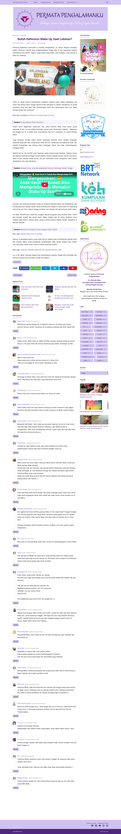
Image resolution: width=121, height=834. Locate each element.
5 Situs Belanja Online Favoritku (32, 122)
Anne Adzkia (21, 667)
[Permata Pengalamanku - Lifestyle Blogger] (20, 2)
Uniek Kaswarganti (24, 703)
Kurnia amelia (22, 489)
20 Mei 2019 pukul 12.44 (31, 739)
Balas (16, 331)
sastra (86, 330)
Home (35, 2)
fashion (100, 338)
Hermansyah (21, 390)
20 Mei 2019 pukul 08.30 (35, 609)
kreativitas (17, 262)
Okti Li (19, 338)
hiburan (102, 357)
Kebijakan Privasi (59, 2)
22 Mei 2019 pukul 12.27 (35, 778)
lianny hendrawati (23, 404)
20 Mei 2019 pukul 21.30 (26, 756)
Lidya (19, 552)
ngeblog (87, 334)
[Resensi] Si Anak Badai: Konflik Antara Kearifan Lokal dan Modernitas (94, 427)
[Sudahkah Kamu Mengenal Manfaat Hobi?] (16, 298)
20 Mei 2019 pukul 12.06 (29, 722)
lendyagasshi (22, 572)
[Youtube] (100, 825)
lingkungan (100, 349)
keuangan (86, 341)
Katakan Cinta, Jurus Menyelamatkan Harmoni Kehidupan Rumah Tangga (47, 168)
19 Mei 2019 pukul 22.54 (35, 459)
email (94, 301)
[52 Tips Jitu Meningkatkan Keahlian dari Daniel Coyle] (49, 298)
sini (89, 296)
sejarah (100, 360)
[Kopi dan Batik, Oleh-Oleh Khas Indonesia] (16, 289)
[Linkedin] (64, 268)
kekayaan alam (87, 357)
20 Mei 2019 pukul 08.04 (34, 572)
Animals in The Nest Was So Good (41, 115)
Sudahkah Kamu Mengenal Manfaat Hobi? (30, 297)
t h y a (19, 723)
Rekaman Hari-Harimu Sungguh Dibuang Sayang (91, 396)
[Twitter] (55, 268)
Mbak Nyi (20, 648)
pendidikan (100, 315)
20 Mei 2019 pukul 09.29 (31, 684)
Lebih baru (17, 275)
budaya (100, 353)
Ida (18, 538)
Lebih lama (72, 275)
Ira (18, 756)
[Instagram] (103, 825)
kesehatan (87, 312)
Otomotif (101, 341)
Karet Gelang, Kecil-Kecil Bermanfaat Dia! (30, 306)
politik (86, 360)
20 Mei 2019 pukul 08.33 (36, 631)
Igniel (106, 831)
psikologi (86, 323)
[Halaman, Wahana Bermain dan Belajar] (49, 289)
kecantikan (99, 327)
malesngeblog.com (86, 157)
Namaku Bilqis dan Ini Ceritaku (31, 234)
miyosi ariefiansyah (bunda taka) (28, 354)
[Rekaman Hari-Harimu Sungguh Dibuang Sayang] (94, 392)
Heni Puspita (21, 421)
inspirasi (100, 330)
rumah (101, 334)
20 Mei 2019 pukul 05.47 (39, 509)
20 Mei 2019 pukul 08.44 (31, 648)
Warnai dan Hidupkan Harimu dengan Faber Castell (39, 229)
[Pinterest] (73, 268)
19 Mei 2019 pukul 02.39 (29, 338)
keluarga (100, 319)
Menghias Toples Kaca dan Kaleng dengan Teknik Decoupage (64, 307)
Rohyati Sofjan (22, 459)
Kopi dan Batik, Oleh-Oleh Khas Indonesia (32, 288)
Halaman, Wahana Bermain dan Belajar (66, 288)
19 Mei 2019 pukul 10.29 (34, 390)
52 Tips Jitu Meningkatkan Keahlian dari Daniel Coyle (64, 297)
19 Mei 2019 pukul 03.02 (48, 354)
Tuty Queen (21, 443)
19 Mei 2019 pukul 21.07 (33, 443)
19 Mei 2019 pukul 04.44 (37, 373)
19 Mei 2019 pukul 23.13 (34, 489)
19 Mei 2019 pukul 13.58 (37, 404)
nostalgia (87, 345)
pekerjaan (100, 323)
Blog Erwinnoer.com (87, 152)
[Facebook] (92, 825)
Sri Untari (20, 739)
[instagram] (107, 825)
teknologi (101, 312)
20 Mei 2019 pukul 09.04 (34, 667)
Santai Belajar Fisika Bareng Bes (91, 411)
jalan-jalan (86, 315)
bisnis (86, 353)
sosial (101, 345)
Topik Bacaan (71, 2)
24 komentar (41, 43)
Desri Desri (21, 321)
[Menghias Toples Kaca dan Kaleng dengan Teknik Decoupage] (49, 307)
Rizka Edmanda (22, 632)
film (85, 327)
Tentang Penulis (45, 2)
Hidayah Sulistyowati (24, 509)
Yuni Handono (22, 610)
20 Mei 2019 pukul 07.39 (28, 552)
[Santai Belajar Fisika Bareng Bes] (94, 409)
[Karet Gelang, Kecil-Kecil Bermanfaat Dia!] (16, 307)
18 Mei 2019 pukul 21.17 (33, 321)
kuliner (86, 319)
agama (86, 338)
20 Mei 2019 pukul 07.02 (27, 538)
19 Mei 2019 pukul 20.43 (34, 421)
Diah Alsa (20, 684)
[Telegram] (46, 268)
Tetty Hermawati (23, 374)
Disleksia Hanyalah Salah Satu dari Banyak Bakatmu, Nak (41, 250)
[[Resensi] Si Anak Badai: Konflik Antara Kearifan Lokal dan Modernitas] (94, 424)
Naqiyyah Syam (22, 778)
